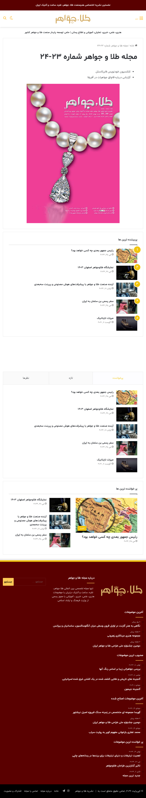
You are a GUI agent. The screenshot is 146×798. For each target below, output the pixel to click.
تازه (71, 378)
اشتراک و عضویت (12, 791)
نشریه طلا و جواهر (84, 791)
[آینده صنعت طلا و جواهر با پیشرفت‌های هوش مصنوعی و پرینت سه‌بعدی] (126, 290)
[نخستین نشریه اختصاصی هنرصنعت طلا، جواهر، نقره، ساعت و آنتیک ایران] (73, 18)
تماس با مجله (31, 791)
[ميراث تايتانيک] (126, 323)
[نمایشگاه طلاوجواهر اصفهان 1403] (126, 273)
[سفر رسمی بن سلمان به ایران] (126, 307)
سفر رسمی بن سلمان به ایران (97, 301)
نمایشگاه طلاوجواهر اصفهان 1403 (95, 267)
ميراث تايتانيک (105, 318)
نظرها (26, 378)
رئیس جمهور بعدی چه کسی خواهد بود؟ (92, 250)
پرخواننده (118, 378)
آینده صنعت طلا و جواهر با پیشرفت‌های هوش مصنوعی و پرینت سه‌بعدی (73, 284)
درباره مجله (46, 791)
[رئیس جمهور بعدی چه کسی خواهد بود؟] (126, 256)
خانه (132, 46)
